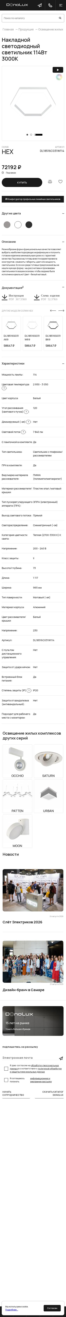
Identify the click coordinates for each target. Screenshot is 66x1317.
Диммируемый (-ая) (15, 421)
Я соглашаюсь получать (31, 1080)
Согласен (52, 1308)
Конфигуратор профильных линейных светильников (33, 199)
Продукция (26, 29)
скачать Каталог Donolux (53, 1093)
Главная (8, 29)
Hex (7, 151)
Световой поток (13, 432)
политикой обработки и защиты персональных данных (36, 1070)
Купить (22, 182)
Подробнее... (11, 1309)
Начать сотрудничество (13, 1093)
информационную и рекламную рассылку (41, 1080)
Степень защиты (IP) (15, 690)
